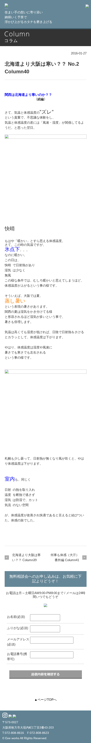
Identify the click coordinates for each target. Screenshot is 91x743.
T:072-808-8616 (13, 733)
